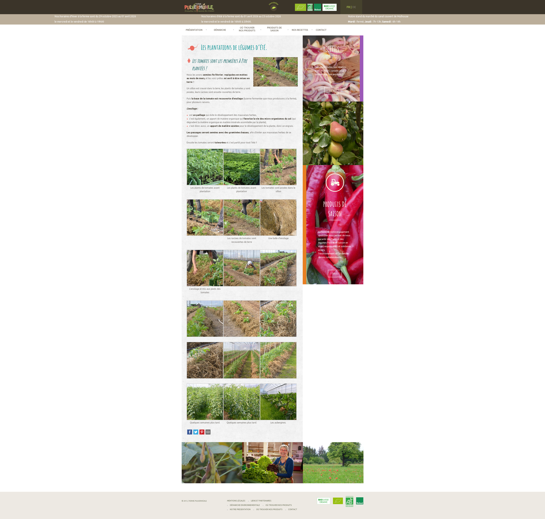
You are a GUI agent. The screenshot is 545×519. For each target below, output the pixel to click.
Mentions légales (236, 501)
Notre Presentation (240, 509)
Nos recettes (300, 30)
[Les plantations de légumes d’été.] (275, 71)
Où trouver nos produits (247, 29)
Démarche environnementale (221, 32)
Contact (321, 30)
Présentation (194, 30)
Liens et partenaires (261, 501)
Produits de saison (274, 29)
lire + (331, 90)
